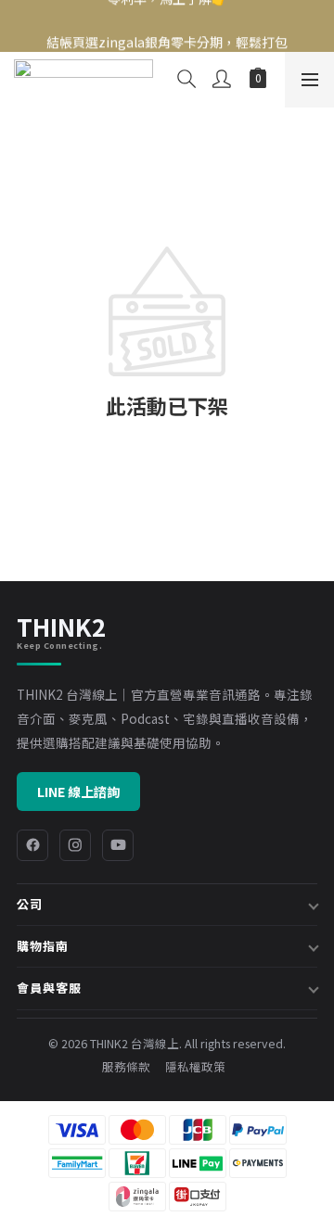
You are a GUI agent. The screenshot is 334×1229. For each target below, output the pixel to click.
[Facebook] (32, 845)
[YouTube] (118, 845)
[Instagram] (75, 845)
